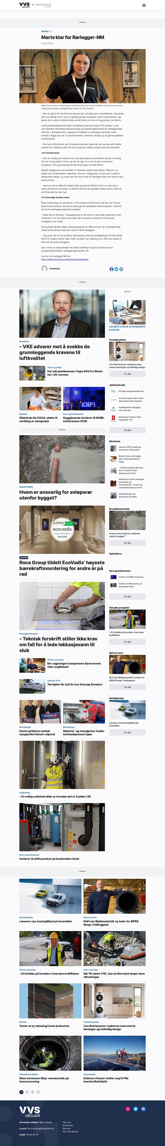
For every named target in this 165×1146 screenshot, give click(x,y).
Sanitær (45, 31)
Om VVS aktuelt (70, 1131)
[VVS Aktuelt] (24, 5)
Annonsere (68, 1125)
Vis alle (127, 374)
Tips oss (67, 1122)
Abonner (67, 1128)
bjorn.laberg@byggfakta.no (40, 1128)
